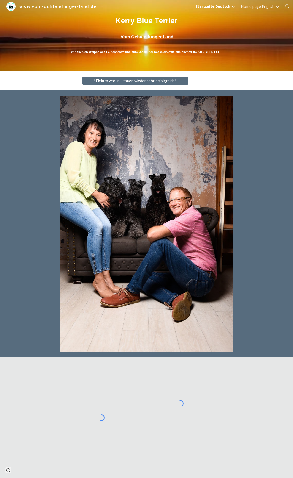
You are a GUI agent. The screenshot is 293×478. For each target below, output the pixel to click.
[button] (287, 6)
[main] (146, 35)
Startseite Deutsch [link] (212, 6)
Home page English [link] (257, 6)
